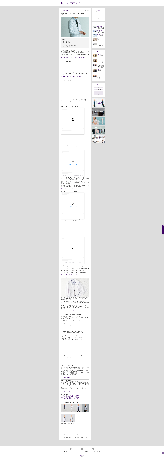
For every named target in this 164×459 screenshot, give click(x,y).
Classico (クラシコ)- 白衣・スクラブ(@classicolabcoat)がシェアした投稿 (73, 175)
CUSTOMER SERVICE (97, 451)
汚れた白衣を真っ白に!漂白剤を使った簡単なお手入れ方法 (69, 396)
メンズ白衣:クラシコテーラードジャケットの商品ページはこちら (70, 310)
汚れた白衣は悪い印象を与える (67, 41)
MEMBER (86, 451)
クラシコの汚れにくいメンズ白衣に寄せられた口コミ (70, 45)
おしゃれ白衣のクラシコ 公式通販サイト (66, 391)
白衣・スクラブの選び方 (64, 10)
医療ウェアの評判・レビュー (100, 54)
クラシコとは (63, 390)
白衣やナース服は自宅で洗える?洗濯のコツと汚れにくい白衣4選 (70, 397)
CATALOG (77, 451)
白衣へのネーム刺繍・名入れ (65, 360)
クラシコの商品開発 (98, 91)
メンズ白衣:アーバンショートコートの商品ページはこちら (69, 274)
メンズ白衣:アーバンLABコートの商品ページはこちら (68, 188)
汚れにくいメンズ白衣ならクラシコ (67, 46)
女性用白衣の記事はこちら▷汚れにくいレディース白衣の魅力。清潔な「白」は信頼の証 (73, 57)
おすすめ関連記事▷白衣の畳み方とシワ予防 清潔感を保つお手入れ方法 (71, 76)
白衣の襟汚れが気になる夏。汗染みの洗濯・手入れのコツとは (69, 398)
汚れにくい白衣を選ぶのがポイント (67, 42)
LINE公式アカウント (66, 451)
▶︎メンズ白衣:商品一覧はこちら (65, 377)
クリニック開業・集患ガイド (98, 94)
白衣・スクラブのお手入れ (99, 34)
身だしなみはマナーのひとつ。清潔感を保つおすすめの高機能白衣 (70, 395)
